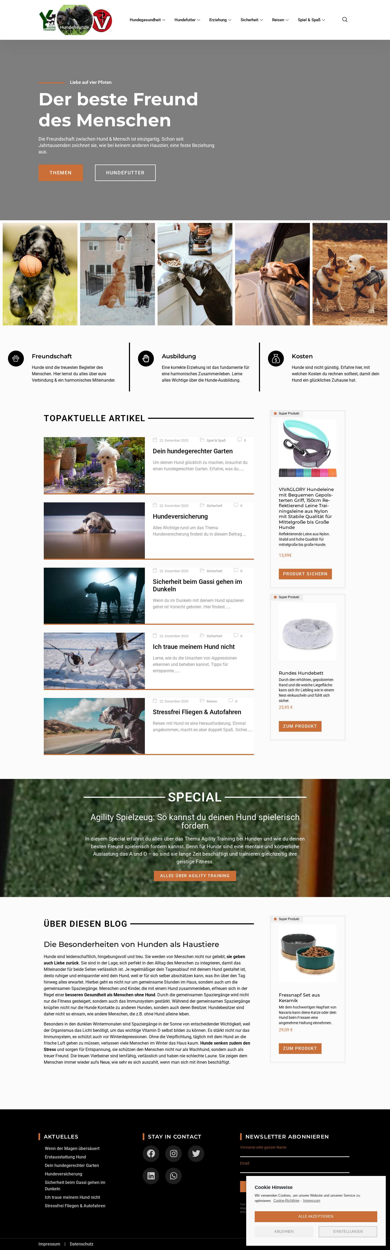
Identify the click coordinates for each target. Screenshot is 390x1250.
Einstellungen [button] (348, 1232)
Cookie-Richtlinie (286, 1200)
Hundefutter (185, 20)
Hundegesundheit (145, 20)
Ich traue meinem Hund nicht (194, 646)
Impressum (311, 1200)
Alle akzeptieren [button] (315, 1216)
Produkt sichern (305, 573)
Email (244, 1163)
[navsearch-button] (345, 20)
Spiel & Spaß (309, 20)
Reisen (278, 20)
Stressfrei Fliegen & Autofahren (197, 712)
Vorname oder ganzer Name (263, 1147)
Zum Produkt (300, 726)
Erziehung (218, 20)
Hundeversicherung (180, 516)
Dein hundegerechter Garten (193, 451)
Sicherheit (249, 20)
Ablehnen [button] (283, 1232)
